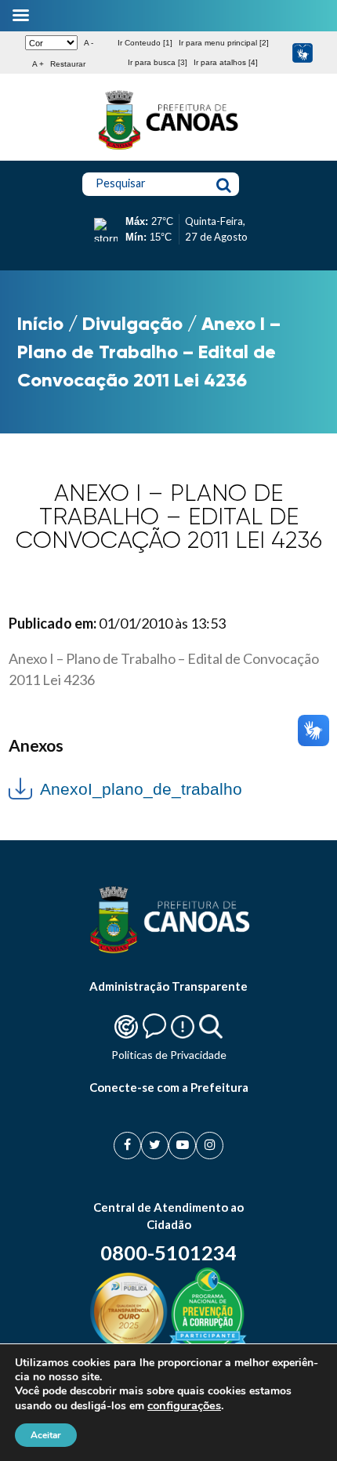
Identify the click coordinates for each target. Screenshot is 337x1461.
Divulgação (132, 323)
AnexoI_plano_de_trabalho (141, 789)
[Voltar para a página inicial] (168, 149)
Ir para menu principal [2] (224, 42)
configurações (184, 1405)
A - (88, 42)
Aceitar (46, 1435)
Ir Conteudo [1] (145, 42)
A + (38, 64)
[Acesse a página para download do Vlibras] (302, 53)
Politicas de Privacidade (168, 1054)
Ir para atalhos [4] (226, 62)
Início (40, 323)
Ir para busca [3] (157, 62)
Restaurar (67, 64)
